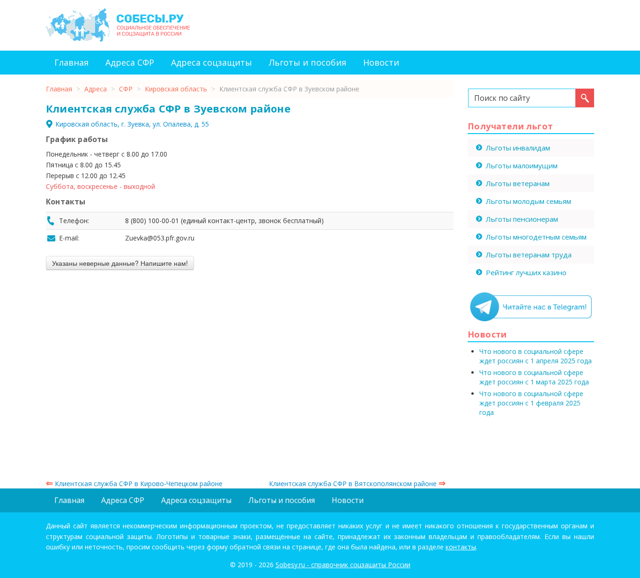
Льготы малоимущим (522, 165)
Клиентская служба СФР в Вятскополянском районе (357, 483)
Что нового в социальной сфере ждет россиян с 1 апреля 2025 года (535, 356)
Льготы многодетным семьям (536, 236)
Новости (381, 62)
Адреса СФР (129, 62)
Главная (71, 62)
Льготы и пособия (307, 62)
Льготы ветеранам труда (529, 254)
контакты (461, 546)
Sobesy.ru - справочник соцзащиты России (342, 564)
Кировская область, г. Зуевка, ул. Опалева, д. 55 (132, 124)
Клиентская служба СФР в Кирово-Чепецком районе (134, 483)
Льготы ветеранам (518, 183)
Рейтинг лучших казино (526, 272)
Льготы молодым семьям (528, 201)
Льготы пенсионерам (522, 219)
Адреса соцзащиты (211, 62)
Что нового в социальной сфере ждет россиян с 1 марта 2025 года (534, 377)
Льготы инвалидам (518, 147)
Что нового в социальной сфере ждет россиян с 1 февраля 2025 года (531, 403)
